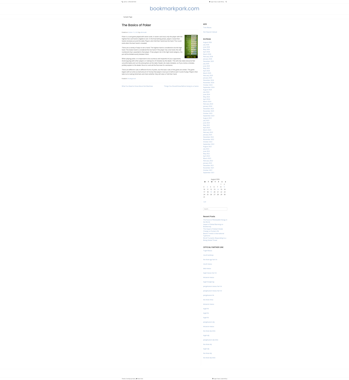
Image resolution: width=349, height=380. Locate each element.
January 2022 (207, 163)
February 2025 (208, 75)
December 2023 (208, 109)
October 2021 (207, 170)
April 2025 (206, 71)
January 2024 (207, 106)
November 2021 (208, 168)
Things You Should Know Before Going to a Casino (181, 86)
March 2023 (207, 130)
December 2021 (208, 165)
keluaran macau (208, 304)
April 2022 (206, 156)
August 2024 (207, 90)
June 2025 (206, 66)
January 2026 (207, 59)
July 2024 (206, 92)
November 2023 (208, 111)
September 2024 (208, 87)
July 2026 (206, 45)
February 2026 (208, 57)
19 (211, 192)
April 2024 (206, 99)
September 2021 (208, 173)
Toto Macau (207, 27)
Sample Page (127, 17)
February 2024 (208, 104)
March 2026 (207, 54)
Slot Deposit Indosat (210, 32)
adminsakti (143, 32)
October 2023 (207, 113)
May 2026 (206, 49)
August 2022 (207, 147)
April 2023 (206, 128)
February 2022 (208, 161)
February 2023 (208, 132)
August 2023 (207, 118)
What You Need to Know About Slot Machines (137, 86)
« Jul (204, 202)
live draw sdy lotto (209, 358)
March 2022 (207, 158)
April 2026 (206, 52)
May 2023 (206, 125)
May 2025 (206, 68)
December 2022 (208, 137)
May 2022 (206, 154)
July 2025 (206, 64)
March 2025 (207, 73)
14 (218, 189)
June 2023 (206, 123)
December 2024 (208, 80)
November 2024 (208, 83)
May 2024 (206, 97)
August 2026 (207, 42)
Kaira (133, 378)
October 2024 (207, 85)
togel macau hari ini (210, 273)
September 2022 (208, 144)
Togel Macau (207, 251)
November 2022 (208, 139)
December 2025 (208, 61)
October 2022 (207, 142)
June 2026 (206, 47)
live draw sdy (207, 344)
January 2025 (207, 78)
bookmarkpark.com (174, 8)
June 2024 (206, 94)
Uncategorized (132, 78)
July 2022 (206, 149)
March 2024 (207, 102)
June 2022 (206, 151)
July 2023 (206, 120)
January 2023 (207, 135)
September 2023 (208, 116)
